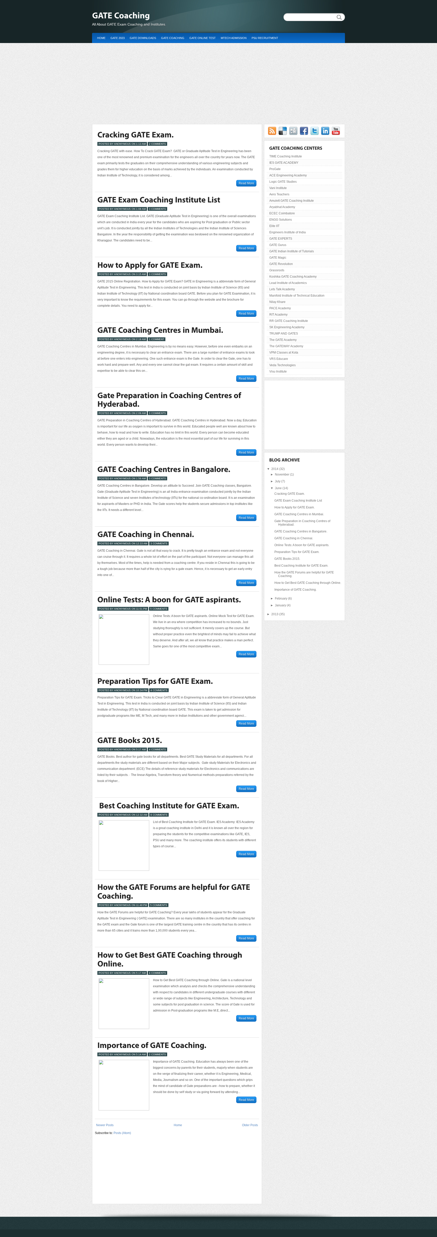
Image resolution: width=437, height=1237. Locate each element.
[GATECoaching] (174, 15)
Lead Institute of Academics (288, 283)
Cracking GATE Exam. (289, 494)
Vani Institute (278, 188)
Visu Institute (278, 371)
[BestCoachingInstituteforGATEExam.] (168, 805)
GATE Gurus (277, 245)
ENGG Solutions (280, 219)
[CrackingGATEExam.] (135, 134)
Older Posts (250, 1125)
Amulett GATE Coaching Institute (291, 200)
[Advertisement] (218, 81)
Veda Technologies (282, 365)
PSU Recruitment (265, 37)
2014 (275, 469)
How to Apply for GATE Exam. (294, 507)
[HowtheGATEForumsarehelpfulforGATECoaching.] (174, 892)
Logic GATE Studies (283, 181)
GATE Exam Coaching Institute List (298, 500)
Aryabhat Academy (282, 207)
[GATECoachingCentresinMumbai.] (160, 330)
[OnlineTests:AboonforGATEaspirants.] (169, 599)
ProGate (275, 169)
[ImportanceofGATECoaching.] (151, 1045)
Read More (246, 183)
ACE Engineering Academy (288, 175)
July (278, 481)
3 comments (157, 209)
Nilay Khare (277, 302)
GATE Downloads (143, 37)
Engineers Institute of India (287, 232)
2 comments (157, 143)
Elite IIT (274, 226)
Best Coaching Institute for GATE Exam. (301, 565)
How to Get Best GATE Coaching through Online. (307, 583)
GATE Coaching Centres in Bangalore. (300, 531)
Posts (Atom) (122, 1133)
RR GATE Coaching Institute (288, 321)
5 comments (158, 608)
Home (101, 37)
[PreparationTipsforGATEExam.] (155, 681)
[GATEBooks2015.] (129, 740)
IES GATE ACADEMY (283, 162)
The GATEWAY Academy (286, 346)
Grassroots (276, 270)
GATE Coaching (172, 37)
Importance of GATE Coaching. (295, 589)
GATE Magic (277, 257)
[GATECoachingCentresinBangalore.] (163, 469)
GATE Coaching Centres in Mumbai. (299, 514)
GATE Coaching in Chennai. (293, 538)
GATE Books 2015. (287, 559)
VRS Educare (278, 359)
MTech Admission (234, 37)
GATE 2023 (118, 37)
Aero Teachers (279, 194)
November (282, 474)
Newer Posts (105, 1125)
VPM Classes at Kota (283, 352)
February (281, 598)
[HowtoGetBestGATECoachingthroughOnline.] (170, 959)
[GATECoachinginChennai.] (145, 534)
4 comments (158, 690)
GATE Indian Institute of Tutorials (291, 251)
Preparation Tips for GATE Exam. (296, 552)
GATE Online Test (202, 37)
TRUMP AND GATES (283, 333)
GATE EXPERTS (280, 238)
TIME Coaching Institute (285, 156)
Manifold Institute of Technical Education (296, 295)
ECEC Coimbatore (282, 213)
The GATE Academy (283, 340)
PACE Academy (280, 308)
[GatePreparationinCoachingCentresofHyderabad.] (170, 400)
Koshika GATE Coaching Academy (293, 276)
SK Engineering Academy (286, 327)
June (278, 488)
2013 (275, 614)
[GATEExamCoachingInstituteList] (158, 199)
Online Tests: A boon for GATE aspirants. (301, 545)
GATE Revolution (281, 264)
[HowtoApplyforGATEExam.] (150, 265)
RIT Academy (278, 314)
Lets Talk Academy (282, 289)
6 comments (158, 814)
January (281, 605)
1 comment (156, 339)
